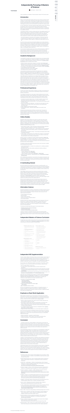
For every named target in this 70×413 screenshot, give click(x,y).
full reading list (27, 123)
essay (35, 69)
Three (43, 184)
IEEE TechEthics (24, 284)
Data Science (24, 138)
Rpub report (33, 151)
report (34, 67)
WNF (38, 72)
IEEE (36, 283)
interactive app (41, 153)
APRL (26, 73)
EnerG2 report (45, 63)
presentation (47, 74)
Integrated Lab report (45, 65)
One (39, 184)
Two (40, 184)
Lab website (47, 66)
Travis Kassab (14, 10)
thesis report (42, 74)
